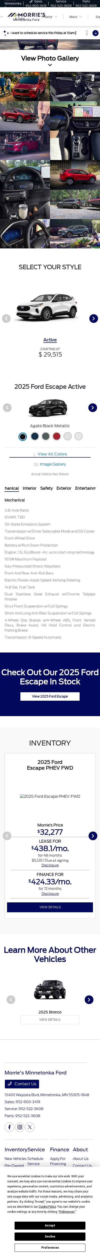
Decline (50, 1236)
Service (36, 1149)
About (80, 1149)
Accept (50, 1225)
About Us (80, 1159)
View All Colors (52, 454)
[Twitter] (30, 1127)
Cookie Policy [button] (47, 1206)
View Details (50, 907)
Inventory (16, 1149)
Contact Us (25, 1084)
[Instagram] (20, 1127)
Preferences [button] (67, 1211)
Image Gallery (52, 464)
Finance (59, 1149)
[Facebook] (9, 1127)
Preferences (50, 1247)
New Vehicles (15, 1159)
